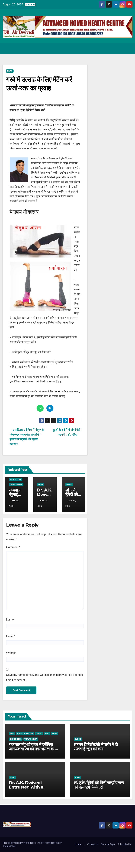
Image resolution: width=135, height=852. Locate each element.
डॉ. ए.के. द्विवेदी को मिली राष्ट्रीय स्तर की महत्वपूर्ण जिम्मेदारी (99, 785)
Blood (39, 734)
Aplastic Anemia (25, 734)
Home (78, 844)
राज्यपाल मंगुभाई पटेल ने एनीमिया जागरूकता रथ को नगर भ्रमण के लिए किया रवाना (34, 749)
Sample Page (108, 844)
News (9, 71)
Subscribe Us (124, 844)
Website (11, 652)
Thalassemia (16, 485)
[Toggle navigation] (129, 48)
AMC (12, 734)
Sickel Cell (15, 479)
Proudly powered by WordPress (19, 842)
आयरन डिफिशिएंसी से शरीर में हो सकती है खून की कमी (96, 746)
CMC (47, 734)
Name (10, 619)
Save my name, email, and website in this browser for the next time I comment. (44, 677)
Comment (13, 547)
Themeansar (9, 846)
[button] (116, 48)
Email (10, 636)
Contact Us (93, 844)
